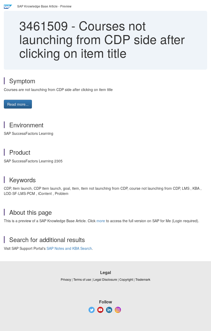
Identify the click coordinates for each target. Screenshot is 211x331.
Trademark (142, 279)
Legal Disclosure (105, 279)
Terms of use (82, 279)
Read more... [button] (18, 104)
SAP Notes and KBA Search (69, 248)
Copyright (126, 279)
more (100, 220)
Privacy (66, 279)
